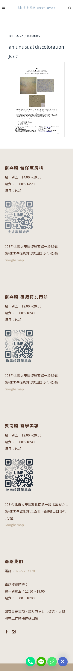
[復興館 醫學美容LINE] (52, 661)
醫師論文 (35, 36)
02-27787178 (25, 570)
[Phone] (30, 661)
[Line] (41, 661)
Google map (14, 259)
